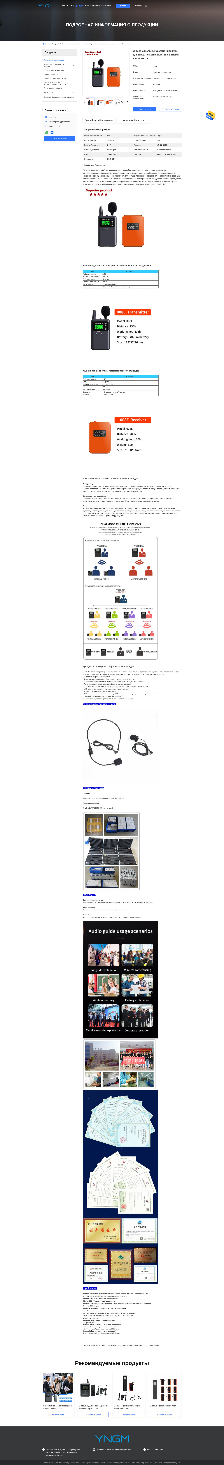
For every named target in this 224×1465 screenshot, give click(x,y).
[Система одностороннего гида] (164, 1388)
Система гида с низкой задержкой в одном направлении (57, 1407)
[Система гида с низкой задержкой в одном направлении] (58, 1388)
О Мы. (71, 6)
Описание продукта (133, 120)
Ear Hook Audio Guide (96, 1346)
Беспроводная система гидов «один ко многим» (127, 1407)
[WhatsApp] (47, 132)
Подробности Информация (99, 120)
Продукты (79, 6)
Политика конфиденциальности (67, 1463)
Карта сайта (48, 1463)
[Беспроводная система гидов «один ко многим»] (129, 1388)
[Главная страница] (45, 5)
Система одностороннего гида (163, 1406)
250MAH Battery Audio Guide (119, 1346)
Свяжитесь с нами (103, 6)
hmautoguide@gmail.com (59, 122)
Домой (65, 6)
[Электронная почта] (52, 132)
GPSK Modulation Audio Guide (146, 1346)
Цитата (122, 6)
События (89, 6)
